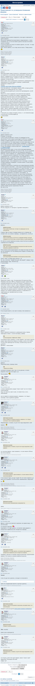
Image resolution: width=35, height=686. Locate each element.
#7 (1, 309)
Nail (2, 22)
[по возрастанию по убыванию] (15, 668)
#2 (1, 70)
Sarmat (5, 402)
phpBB (13, 685)
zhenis (2, 265)
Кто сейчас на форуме (6, 679)
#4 (1, 204)
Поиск (23, 17)
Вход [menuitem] (33, 5)
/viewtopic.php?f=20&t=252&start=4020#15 (11, 86)
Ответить (3, 17)
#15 (1, 521)
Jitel (4, 587)
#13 (1, 470)
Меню (3, 5)
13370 (7, 300)
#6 (1, 278)
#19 (1, 621)
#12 (1, 442)
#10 (1, 387)
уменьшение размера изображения (23, 608)
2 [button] (26, 19)
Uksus (2, 295)
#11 (1, 415)
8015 (7, 406)
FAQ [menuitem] (8, 5)
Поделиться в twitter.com (2, 8)
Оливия (6, 376)
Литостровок (17, 2)
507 (7, 592)
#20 (1, 647)
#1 (1, 35)
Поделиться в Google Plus (7, 8)
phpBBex (7, 685)
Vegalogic (20, 685)
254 (7, 199)
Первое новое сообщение (11, 19)
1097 (7, 270)
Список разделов (5, 682)
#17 (1, 573)
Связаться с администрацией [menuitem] (25, 682)
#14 (1, 498)
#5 (1, 223)
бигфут (2, 194)
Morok (2, 57)
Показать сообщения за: (13, 664)
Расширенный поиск (25, 17)
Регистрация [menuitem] (27, 5)
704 (7, 381)
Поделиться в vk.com (9, 8)
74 (6, 27)
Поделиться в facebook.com (4, 8)
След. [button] (28, 20)
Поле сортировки (13, 666)
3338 (7, 61)
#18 (1, 601)
